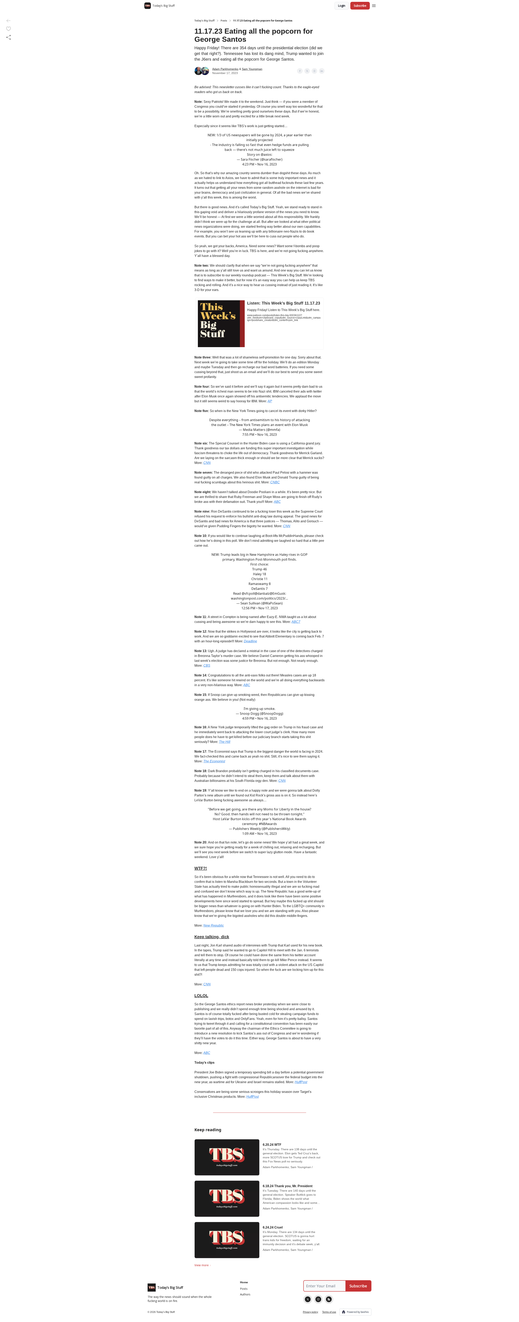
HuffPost (301, 1082)
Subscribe (360, 6)
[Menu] (373, 5)
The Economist (214, 761)
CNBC (275, 482)
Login (341, 6)
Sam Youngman (252, 69)
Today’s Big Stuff (204, 20)
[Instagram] (318, 1299)
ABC (277, 501)
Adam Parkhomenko (225, 69)
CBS (206, 665)
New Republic (213, 925)
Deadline (250, 641)
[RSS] (328, 1299)
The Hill (224, 742)
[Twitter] (307, 1299)
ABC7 (296, 621)
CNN (207, 463)
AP (270, 401)
